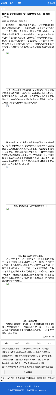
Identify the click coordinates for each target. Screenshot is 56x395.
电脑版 (36, 386)
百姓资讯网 (31, 378)
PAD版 (28, 386)
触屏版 (19, 386)
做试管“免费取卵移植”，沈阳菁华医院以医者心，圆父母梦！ (26, 349)
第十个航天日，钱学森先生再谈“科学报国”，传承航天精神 (25, 360)
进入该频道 (28, 372)
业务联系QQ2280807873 (36, 390)
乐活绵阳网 (4, 3)
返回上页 (51, 3)
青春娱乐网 (20, 378)
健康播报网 (41, 378)
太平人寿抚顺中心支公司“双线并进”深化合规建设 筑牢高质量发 (27, 367)
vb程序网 (10, 378)
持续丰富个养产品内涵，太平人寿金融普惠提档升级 (23, 363)
